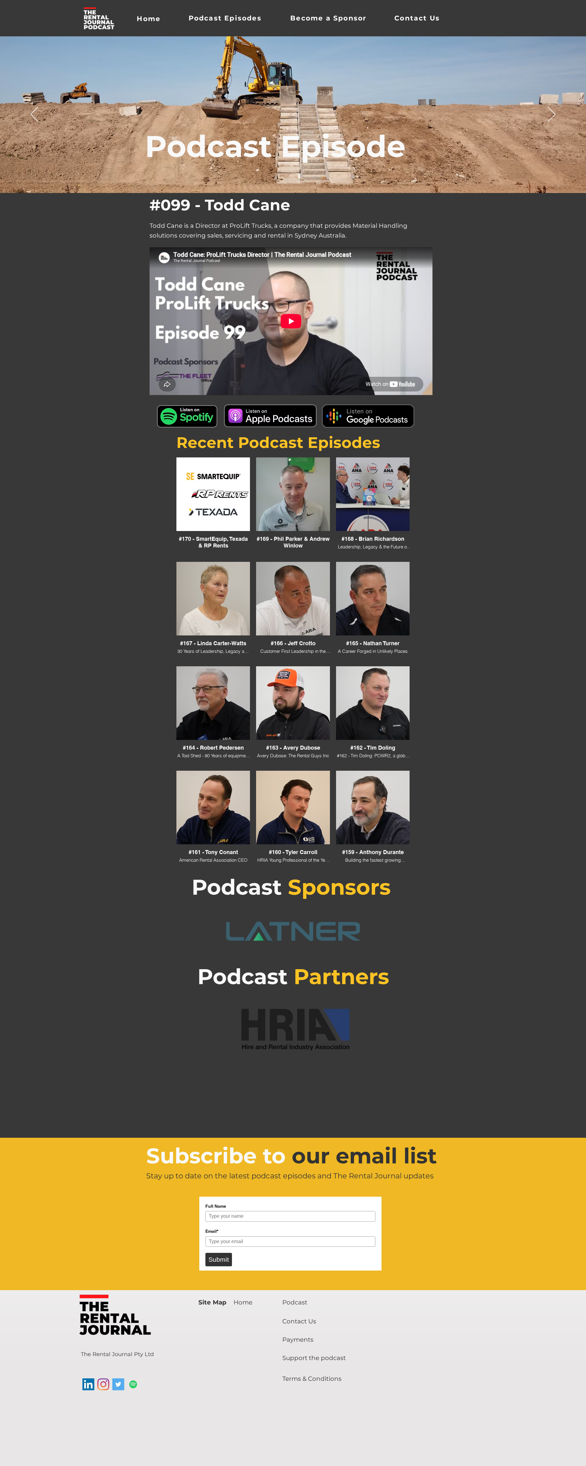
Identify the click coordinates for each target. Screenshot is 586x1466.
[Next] (551, 115)
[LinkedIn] (88, 1384)
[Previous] (34, 115)
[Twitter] (118, 1384)
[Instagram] (103, 1384)
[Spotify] (133, 1384)
